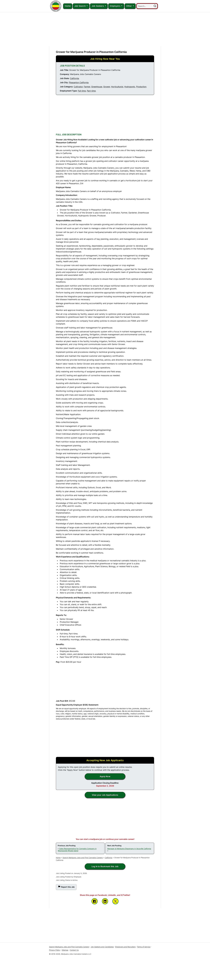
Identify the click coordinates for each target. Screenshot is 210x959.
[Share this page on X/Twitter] (115, 901)
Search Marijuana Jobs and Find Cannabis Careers (83, 858)
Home (68, 6)
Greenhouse (96, 86)
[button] (155, 6)
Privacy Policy (54, 950)
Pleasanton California (78, 82)
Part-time (91, 91)
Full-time (82, 91)
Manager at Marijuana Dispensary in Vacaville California (129, 849)
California (74, 78)
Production (141, 86)
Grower (106, 86)
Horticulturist (117, 86)
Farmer (87, 86)
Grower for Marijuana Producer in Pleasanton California (91, 51)
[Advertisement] (105, 29)
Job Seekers (98, 6)
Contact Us (74, 950)
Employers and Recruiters (125, 947)
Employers (115, 6)
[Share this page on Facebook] (95, 901)
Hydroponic (129, 86)
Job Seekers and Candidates (102, 947)
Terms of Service (143, 947)
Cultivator (78, 86)
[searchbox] (147, 6)
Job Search (80, 6)
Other (129, 6)
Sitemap (65, 950)
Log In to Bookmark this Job (105, 866)
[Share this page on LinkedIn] (105, 901)
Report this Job (67, 887)
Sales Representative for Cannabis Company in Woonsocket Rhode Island (77, 850)
